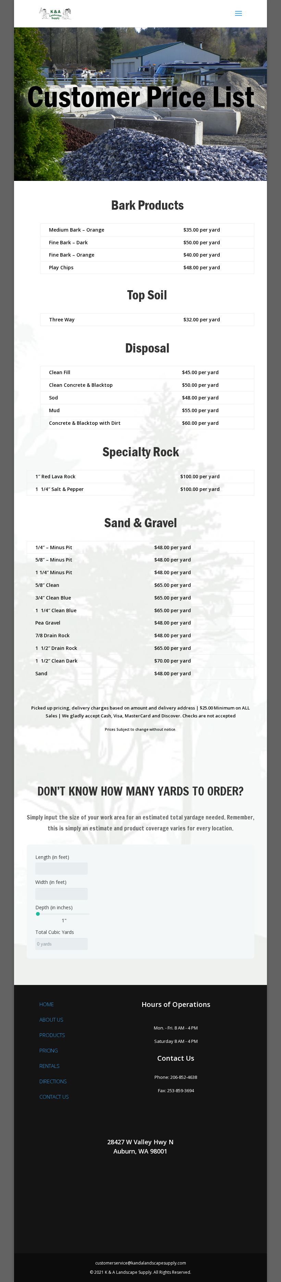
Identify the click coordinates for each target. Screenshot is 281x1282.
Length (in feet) (52, 857)
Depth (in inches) (54, 907)
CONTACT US (54, 1096)
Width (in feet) (50, 882)
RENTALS (49, 1065)
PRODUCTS (52, 1035)
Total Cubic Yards (54, 932)
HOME (46, 1004)
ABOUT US (51, 1019)
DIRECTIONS (53, 1081)
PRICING (48, 1050)
